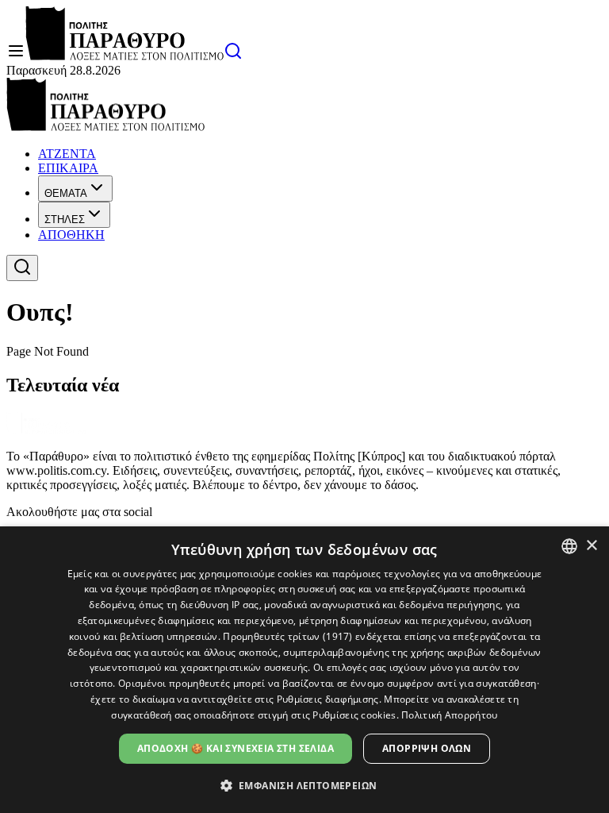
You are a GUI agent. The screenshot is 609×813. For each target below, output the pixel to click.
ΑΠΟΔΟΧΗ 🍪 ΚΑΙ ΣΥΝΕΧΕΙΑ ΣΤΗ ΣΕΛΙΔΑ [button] (235, 748)
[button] (304, 785)
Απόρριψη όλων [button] (426, 748)
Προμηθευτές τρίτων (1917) (288, 636)
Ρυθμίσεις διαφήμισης (328, 699)
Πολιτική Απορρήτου (449, 715)
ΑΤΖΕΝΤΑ (67, 153)
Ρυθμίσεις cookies (354, 715)
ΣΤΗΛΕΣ (64, 219)
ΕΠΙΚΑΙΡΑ (68, 168)
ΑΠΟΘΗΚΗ (71, 234)
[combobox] (569, 546)
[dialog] (304, 669)
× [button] (591, 546)
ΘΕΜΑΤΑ (65, 193)
